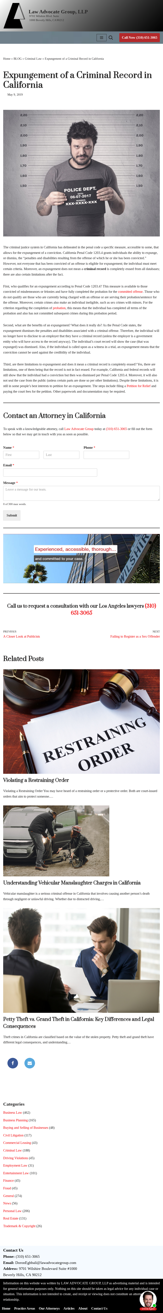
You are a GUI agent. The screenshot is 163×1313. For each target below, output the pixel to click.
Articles (68, 1308)
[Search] (111, 37)
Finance (8, 1180)
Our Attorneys (49, 1308)
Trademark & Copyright (19, 1226)
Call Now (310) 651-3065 (139, 37)
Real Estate (10, 1218)
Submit (12, 515)
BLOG (18, 58)
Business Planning (15, 1120)
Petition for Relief (138, 386)
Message (10, 483)
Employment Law (15, 1165)
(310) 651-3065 (116, 429)
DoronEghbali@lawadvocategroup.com (45, 1263)
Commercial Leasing (17, 1143)
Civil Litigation (13, 1135)
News (7, 1203)
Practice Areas (24, 1308)
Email (8, 465)
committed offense (130, 291)
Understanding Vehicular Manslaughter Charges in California (72, 883)
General (8, 1196)
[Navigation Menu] (102, 37)
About (82, 1308)
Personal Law (12, 1211)
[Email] (29, 1063)
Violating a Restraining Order (36, 780)
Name (8, 447)
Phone (89, 447)
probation (59, 308)
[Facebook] (12, 1063)
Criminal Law (33, 58)
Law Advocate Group (79, 429)
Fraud (7, 1188)
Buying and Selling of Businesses (25, 1127)
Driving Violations (15, 1158)
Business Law (12, 1112)
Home (6, 58)
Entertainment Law (16, 1173)
